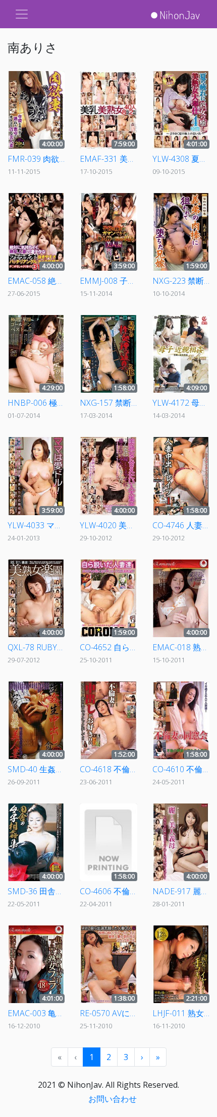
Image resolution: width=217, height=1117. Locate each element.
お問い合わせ (112, 1098)
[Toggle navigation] (21, 14)
